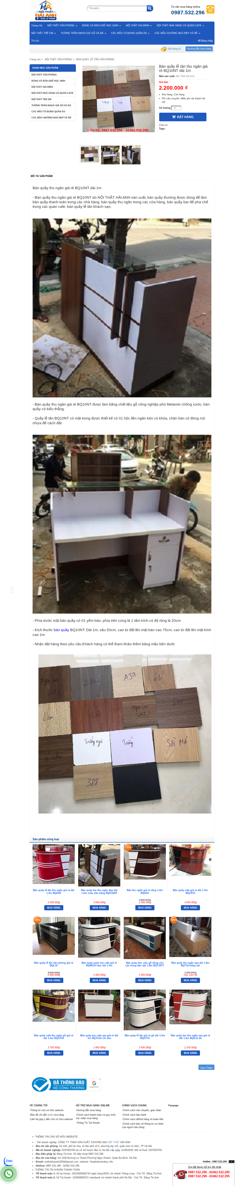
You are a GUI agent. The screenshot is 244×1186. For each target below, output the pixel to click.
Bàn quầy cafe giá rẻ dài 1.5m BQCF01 (190, 891)
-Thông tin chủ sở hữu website (46, 1110)
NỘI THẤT (114, 1142)
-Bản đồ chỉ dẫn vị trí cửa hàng (47, 1114)
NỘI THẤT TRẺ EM (42, 33)
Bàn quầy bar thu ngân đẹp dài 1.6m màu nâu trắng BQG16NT (99, 891)
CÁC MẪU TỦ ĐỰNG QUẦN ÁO (129, 33)
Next (161, 103)
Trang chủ (36, 25)
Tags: (162, 128)
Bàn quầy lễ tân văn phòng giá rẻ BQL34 (53, 964)
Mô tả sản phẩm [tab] (42, 176)
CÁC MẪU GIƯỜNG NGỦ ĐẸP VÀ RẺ (176, 33)
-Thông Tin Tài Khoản (88, 1122)
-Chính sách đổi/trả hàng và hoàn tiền (142, 1119)
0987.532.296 (188, 12)
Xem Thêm (206, 1067)
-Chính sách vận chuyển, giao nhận (141, 1110)
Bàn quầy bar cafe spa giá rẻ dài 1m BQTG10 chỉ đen (99, 1037)
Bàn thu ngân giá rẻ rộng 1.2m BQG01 (145, 891)
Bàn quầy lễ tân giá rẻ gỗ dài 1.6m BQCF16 (145, 1037)
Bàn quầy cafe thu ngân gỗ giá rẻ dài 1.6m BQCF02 (53, 1037)
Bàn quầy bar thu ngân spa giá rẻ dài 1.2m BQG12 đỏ (190, 1037)
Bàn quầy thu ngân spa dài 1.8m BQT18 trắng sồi (190, 964)
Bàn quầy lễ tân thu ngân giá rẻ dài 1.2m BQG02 (53, 891)
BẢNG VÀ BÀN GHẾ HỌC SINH (100, 25)
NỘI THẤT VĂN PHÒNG (61, 25)
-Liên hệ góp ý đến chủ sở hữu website (51, 1119)
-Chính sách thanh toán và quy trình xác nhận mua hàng (96, 1116)
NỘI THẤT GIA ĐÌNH (138, 25)
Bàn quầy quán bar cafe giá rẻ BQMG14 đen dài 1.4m (99, 964)
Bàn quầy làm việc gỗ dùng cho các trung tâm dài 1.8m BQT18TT (144, 964)
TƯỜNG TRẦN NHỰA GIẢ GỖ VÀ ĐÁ (82, 33)
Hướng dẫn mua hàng (199, 48)
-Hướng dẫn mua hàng (88, 1110)
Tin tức (35, 40)
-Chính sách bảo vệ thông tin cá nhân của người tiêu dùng (142, 1125)
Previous (74, 103)
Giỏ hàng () (174, 48)
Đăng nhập (206, 40)
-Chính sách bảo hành (134, 1114)
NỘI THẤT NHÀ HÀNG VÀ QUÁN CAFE (179, 25)
